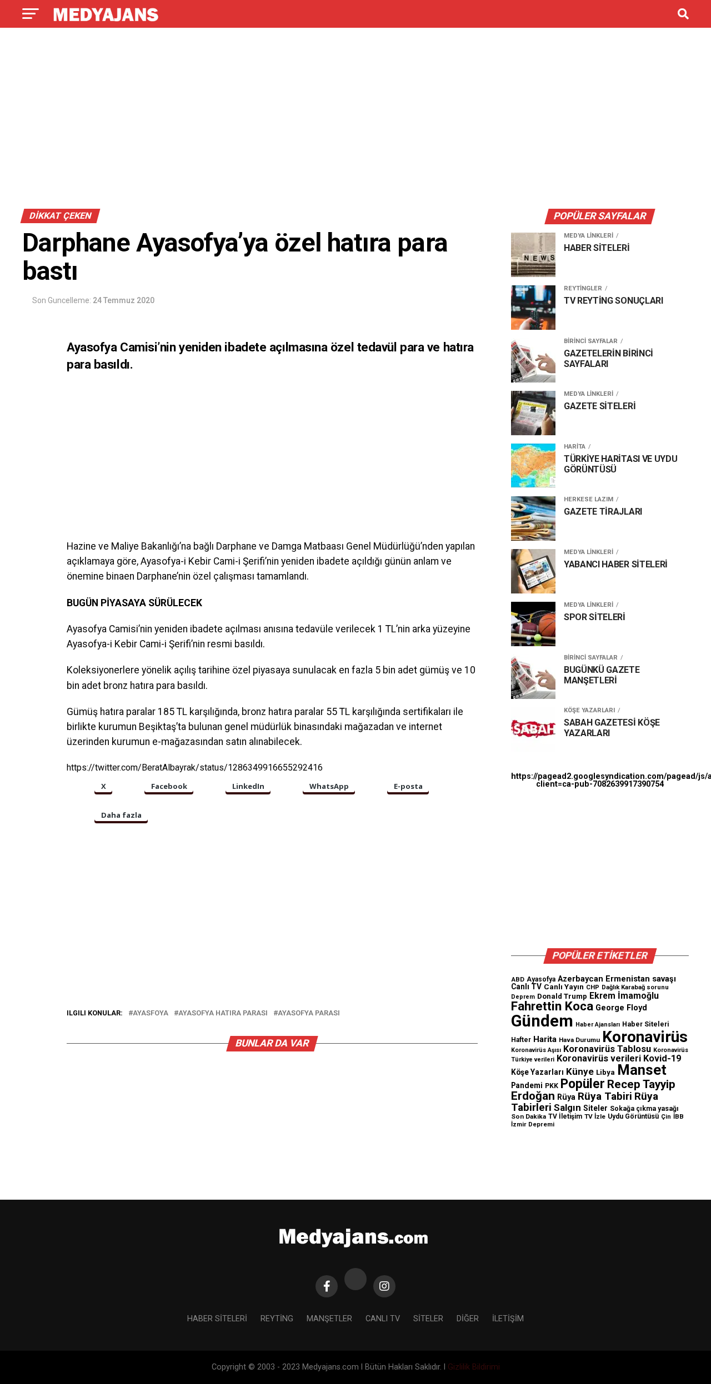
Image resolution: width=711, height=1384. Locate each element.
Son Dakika (528, 1116)
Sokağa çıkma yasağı (644, 1109)
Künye (580, 1071)
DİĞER (468, 1318)
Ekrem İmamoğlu (624, 995)
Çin (666, 1116)
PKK (551, 1086)
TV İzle (594, 1116)
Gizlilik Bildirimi (474, 1367)
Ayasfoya (150, 1013)
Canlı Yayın (564, 986)
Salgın (567, 1107)
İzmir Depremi (532, 1124)
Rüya (566, 1097)
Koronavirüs (645, 1037)
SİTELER (428, 1318)
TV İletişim (565, 1116)
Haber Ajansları (597, 1024)
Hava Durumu (579, 1040)
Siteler (595, 1108)
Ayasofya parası (309, 1013)
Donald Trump (562, 996)
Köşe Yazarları (537, 1072)
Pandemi (527, 1085)
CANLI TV (382, 1318)
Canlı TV (526, 986)
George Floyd (621, 1008)
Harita (545, 1039)
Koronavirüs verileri (599, 1058)
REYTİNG (277, 1318)
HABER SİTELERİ (217, 1318)
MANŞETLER (329, 1318)
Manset (642, 1069)
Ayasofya (541, 979)
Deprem (523, 996)
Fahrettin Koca (552, 1006)
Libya (605, 1072)
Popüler (582, 1083)
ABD (517, 979)
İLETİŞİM (508, 1318)
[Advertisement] (355, 121)
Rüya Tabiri (605, 1096)
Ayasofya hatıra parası (223, 1013)
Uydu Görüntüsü (633, 1116)
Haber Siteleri (645, 1024)
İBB (678, 1116)
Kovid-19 (662, 1058)
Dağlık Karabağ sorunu (635, 987)
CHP (592, 987)
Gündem (542, 1020)
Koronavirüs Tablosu (607, 1049)
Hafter (521, 1040)
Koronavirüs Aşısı (536, 1050)
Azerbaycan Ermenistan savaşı (617, 979)
